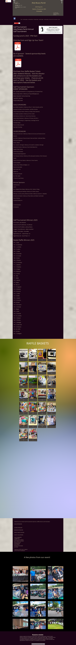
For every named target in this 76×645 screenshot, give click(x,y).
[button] (23, 355)
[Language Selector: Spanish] (8, 1)
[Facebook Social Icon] (14, 18)
